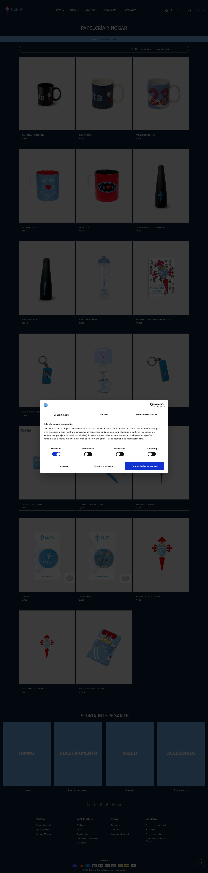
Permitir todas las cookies (144, 466)
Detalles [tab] (104, 414)
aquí (141, 438)
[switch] (88, 454)
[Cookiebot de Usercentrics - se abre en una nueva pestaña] (152, 405)
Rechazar (63, 466)
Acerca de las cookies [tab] (146, 414)
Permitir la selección (104, 466)
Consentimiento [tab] (61, 415)
